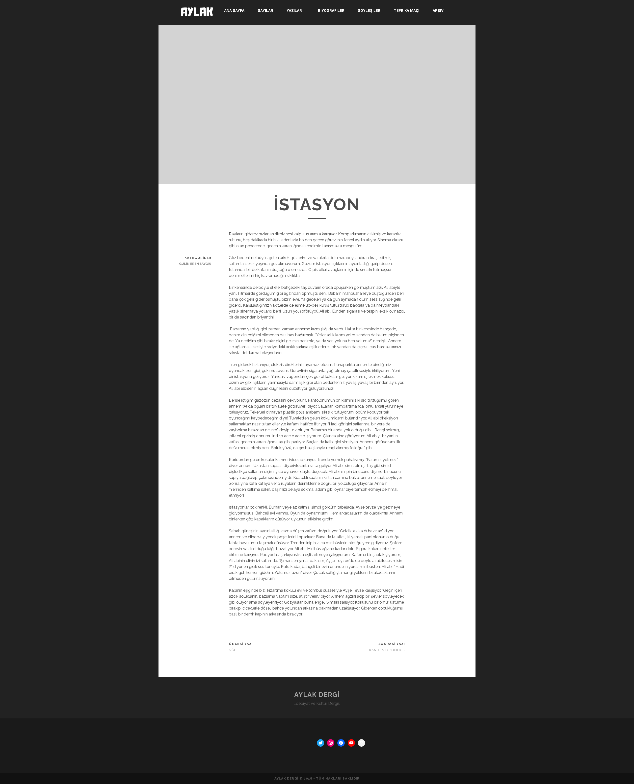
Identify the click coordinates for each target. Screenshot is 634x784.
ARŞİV (438, 10)
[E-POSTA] (361, 742)
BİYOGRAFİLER (331, 10)
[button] (295, 10)
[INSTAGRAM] (330, 742)
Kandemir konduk (387, 650)
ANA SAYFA (234, 10)
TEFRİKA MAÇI (406, 10)
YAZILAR (294, 10)
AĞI (232, 650)
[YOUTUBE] (351, 742)
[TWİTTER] (320, 742)
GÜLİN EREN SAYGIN (195, 264)
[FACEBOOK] (340, 742)
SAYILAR (265, 10)
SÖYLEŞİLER (369, 10)
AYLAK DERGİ (317, 694)
